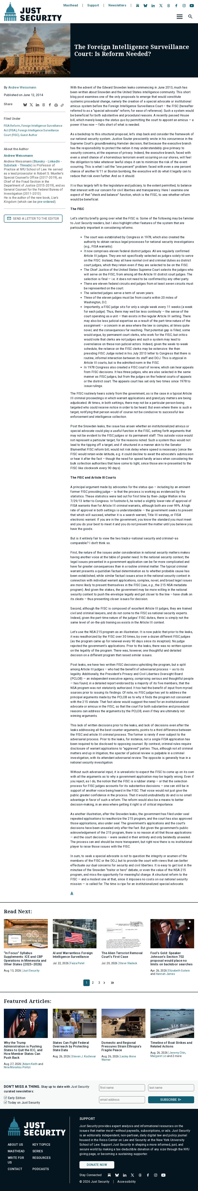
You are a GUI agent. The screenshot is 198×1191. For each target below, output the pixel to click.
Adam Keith (30, 1063)
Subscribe (168, 1100)
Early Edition (16, 1098)
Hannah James (165, 973)
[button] (191, 17)
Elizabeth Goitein (179, 970)
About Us (15, 1144)
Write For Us (16, 1160)
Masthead (70, 5)
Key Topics (41, 1144)
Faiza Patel (77, 963)
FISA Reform (12, 125)
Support (93, 5)
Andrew (18, 155)
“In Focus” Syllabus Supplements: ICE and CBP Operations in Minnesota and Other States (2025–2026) (25, 958)
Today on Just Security (24, 1102)
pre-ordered (46, 202)
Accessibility (126, 1181)
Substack (10, 165)
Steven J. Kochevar (84, 1056)
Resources (41, 1158)
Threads (25, 165)
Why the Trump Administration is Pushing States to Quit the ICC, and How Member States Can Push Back (23, 1050)
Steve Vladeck (128, 963)
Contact (15, 1169)
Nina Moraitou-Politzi (17, 1067)
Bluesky (39, 161)
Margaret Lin (158, 1056)
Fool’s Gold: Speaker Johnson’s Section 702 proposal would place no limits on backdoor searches (171, 958)
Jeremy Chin (177, 1052)
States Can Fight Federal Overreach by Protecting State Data (71, 1046)
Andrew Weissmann (22, 87)
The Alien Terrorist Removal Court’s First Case (122, 955)
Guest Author (28, 135)
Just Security (31, 970)
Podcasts (40, 1169)
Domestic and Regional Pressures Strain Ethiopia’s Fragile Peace (122, 1046)
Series (37, 1151)
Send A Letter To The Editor (36, 218)
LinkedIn (54, 161)
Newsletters (117, 5)
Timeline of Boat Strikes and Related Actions (171, 1044)
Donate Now (97, 1165)
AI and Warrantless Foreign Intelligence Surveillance (73, 955)
